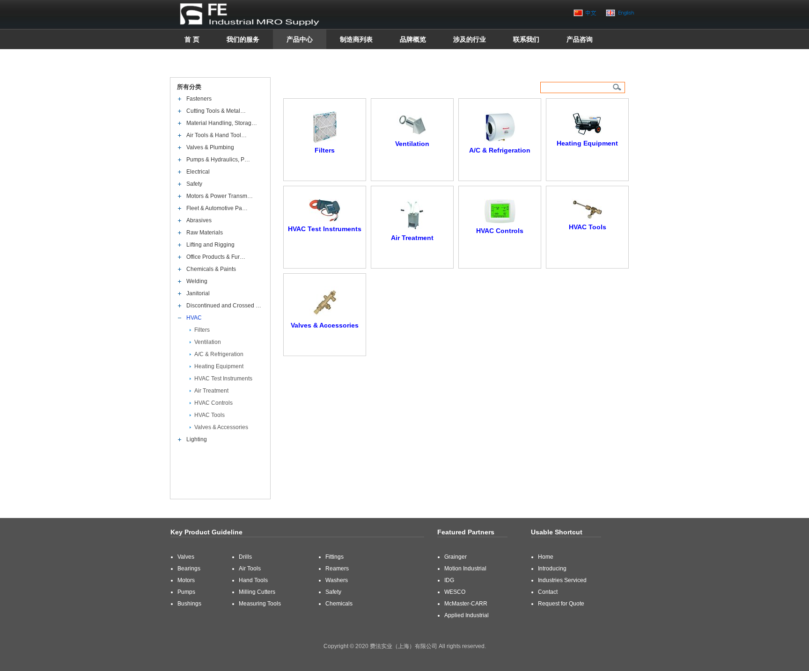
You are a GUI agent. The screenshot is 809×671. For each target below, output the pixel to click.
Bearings (188, 568)
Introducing (552, 568)
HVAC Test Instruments (223, 378)
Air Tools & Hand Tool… (216, 135)
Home (545, 557)
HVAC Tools (209, 415)
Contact (548, 592)
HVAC (194, 317)
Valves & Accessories (221, 427)
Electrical (198, 171)
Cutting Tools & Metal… (216, 111)
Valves (185, 557)
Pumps (186, 592)
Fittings (334, 557)
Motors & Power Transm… (219, 196)
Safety (194, 184)
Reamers (337, 568)
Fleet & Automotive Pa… (217, 208)
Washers (336, 580)
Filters (202, 330)
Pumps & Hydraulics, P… (218, 159)
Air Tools (250, 568)
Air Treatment (211, 390)
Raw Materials (204, 232)
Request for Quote (561, 603)
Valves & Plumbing (210, 147)
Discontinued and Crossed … (223, 305)
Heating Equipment (218, 366)
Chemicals (339, 603)
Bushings (189, 603)
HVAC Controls (213, 403)
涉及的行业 (469, 39)
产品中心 (300, 39)
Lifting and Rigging (210, 244)
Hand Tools (253, 580)
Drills (245, 557)
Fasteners (199, 98)
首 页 (191, 39)
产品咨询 (579, 39)
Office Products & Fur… (215, 257)
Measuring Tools (260, 603)
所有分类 (189, 86)
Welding (196, 281)
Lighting (196, 439)
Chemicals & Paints (211, 269)
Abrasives (199, 220)
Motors (186, 580)
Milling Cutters (257, 592)
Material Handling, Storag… (221, 123)
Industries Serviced (562, 580)
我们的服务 (243, 39)
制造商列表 (356, 39)
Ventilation (207, 342)
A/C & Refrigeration (218, 354)
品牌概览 (413, 39)
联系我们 (526, 39)
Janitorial (198, 293)
